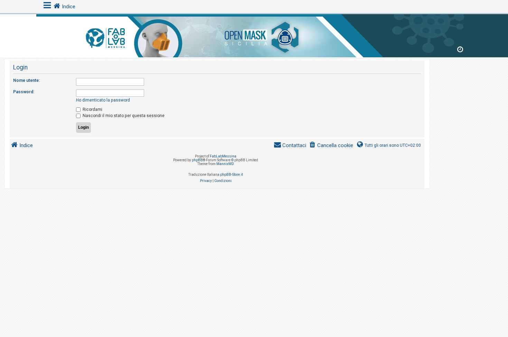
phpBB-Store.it (231, 174)
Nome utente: (26, 80)
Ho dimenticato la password (103, 100)
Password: (23, 91)
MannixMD (225, 164)
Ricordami (92, 109)
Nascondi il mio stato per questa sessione (123, 115)
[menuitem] (331, 145)
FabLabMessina (223, 156)
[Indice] (254, 34)
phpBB (197, 160)
